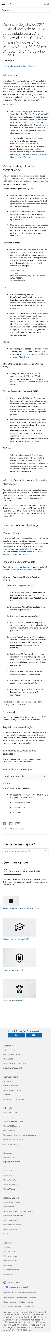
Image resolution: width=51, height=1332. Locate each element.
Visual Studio (7, 1234)
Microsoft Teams (9, 1189)
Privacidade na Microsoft (11, 1260)
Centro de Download (10, 1085)
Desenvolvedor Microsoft (12, 1202)
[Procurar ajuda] (10, 3)
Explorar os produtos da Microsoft (15, 1063)
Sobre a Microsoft (9, 1251)
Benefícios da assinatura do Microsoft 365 (21, 908)
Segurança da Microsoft (13, 969)
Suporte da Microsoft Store (12, 1090)
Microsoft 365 (8, 1059)
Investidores (7, 1265)
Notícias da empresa (10, 1256)
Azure (5, 1166)
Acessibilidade (8, 1274)
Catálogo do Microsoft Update (24, 569)
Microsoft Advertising (10, 1180)
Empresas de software (11, 1229)
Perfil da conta (8, 1081)
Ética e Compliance (10, 1302)
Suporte (6, 10)
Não (34, 1035)
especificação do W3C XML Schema (29, 355)
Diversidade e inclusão (11, 1270)
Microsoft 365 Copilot (10, 1184)
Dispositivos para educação (12, 1117)
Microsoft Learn (8, 1206)
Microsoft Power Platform (12, 1225)
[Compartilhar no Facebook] (5, 823)
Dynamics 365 (8, 1171)
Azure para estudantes (11, 1144)
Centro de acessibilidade (13, 1000)
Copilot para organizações (12, 1050)
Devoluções (7, 1095)
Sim (16, 1035)
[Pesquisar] (44, 851)
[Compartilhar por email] (16, 823)
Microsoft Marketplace (11, 1220)
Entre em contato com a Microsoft (15, 1297)
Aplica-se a (9, 60)
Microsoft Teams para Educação (14, 1121)
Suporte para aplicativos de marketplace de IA (19, 1211)
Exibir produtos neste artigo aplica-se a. (20, 66)
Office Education (9, 1130)
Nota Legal (22, 1302)
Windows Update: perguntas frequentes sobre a (22, 553)
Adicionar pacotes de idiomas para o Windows (28, 155)
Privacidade (33, 1297)
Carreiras (6, 1247)
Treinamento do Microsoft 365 (16, 939)
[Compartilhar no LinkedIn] (10, 823)
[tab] (12, 871)
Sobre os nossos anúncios (12, 1306)
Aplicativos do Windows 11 (12, 1068)
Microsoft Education (10, 1112)
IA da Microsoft (8, 1157)
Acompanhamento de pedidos (13, 1099)
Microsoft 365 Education (11, 1126)
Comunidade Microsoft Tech (13, 1216)
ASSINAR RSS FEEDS (15, 828)
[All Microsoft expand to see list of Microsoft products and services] (3, 3)
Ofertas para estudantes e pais (14, 1139)
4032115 (6, 505)
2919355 (36, 116)
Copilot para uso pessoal (11, 1054)
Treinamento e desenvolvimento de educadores (19, 1135)
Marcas (30, 1302)
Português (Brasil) (14, 1282)
